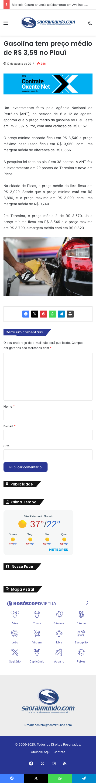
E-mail (9, 426)
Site (6, 446)
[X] (34, 314)
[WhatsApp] (52, 314)
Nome (9, 406)
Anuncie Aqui (40, 752)
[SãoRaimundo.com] (48, 22)
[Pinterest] (43, 314)
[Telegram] (61, 314)
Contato (59, 752)
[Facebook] (25, 314)
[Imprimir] (70, 314)
